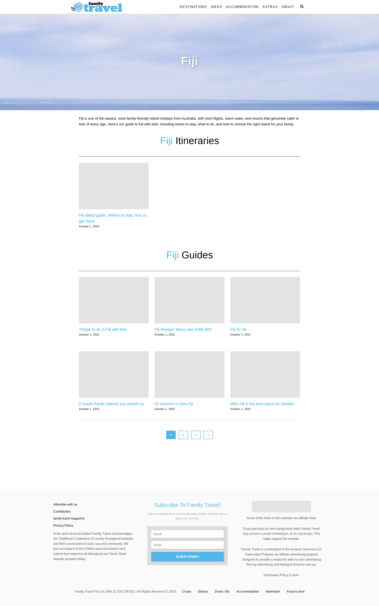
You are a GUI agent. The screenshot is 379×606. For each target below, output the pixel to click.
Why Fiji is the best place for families (262, 404)
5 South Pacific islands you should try (111, 404)
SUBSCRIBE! (188, 557)
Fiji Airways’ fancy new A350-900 (183, 329)
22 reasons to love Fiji (174, 404)
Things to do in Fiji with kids (103, 329)
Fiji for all (238, 329)
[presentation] (114, 186)
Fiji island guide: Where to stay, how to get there (112, 218)
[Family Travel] (106, 7)
